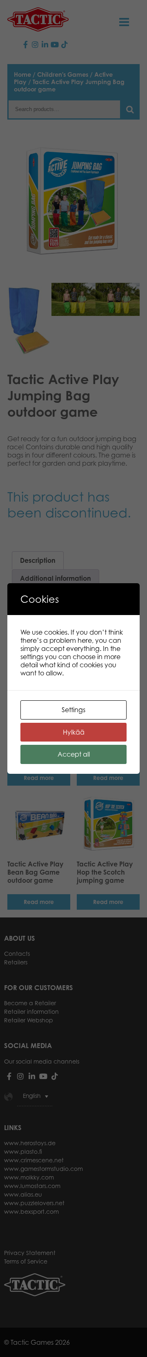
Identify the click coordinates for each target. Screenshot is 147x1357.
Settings (73, 710)
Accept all (74, 754)
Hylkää (74, 732)
